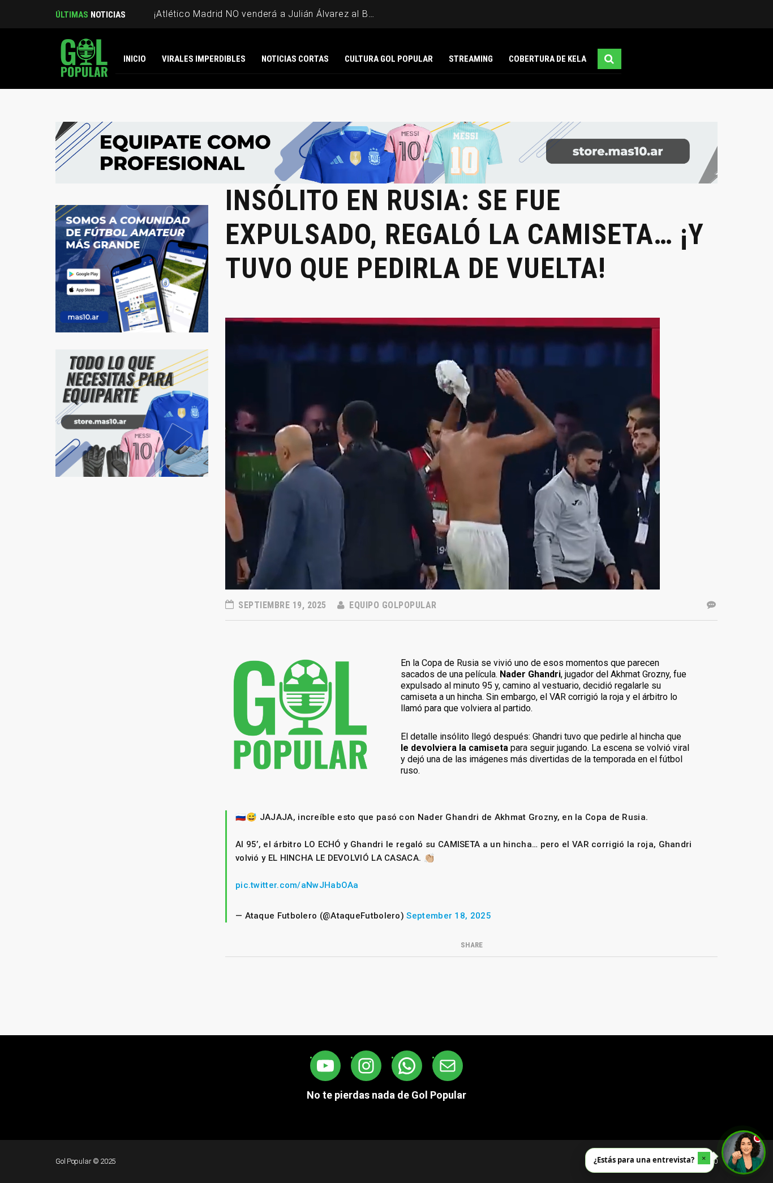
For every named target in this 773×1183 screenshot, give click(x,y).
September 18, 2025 (448, 916)
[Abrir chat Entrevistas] (743, 1152)
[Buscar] (609, 59)
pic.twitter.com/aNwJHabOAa (297, 885)
